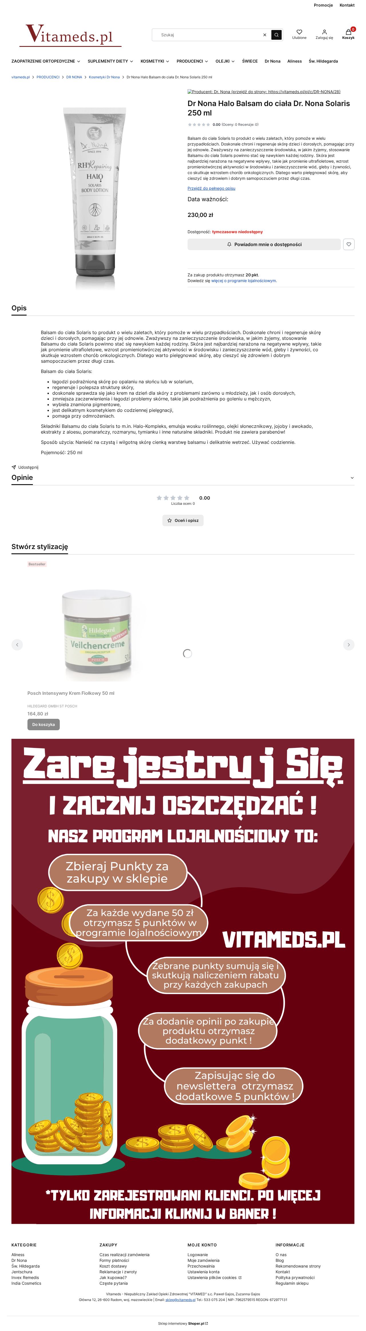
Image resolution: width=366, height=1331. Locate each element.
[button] (276, 35)
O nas (281, 1254)
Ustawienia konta (204, 1271)
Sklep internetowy (181, 1323)
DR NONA (74, 77)
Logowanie (198, 1254)
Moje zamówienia (204, 1260)
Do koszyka (43, 724)
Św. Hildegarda (25, 1266)
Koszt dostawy (113, 1266)
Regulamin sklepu (292, 1283)
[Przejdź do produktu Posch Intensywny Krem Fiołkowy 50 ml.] (98, 623)
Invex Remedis (25, 1277)
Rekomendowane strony (298, 1266)
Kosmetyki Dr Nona (104, 77)
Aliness (17, 1254)
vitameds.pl (20, 77)
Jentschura (21, 1271)
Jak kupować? (113, 1277)
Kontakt (283, 1271)
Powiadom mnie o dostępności (268, 244)
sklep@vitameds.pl (181, 1300)
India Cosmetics (26, 1283)
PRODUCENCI (48, 77)
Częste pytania (114, 1283)
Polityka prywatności (295, 1277)
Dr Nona (19, 1260)
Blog (280, 1260)
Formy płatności (114, 1260)
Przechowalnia (201, 1266)
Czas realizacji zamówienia (125, 1254)
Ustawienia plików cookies (213, 1277)
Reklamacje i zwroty (118, 1271)
